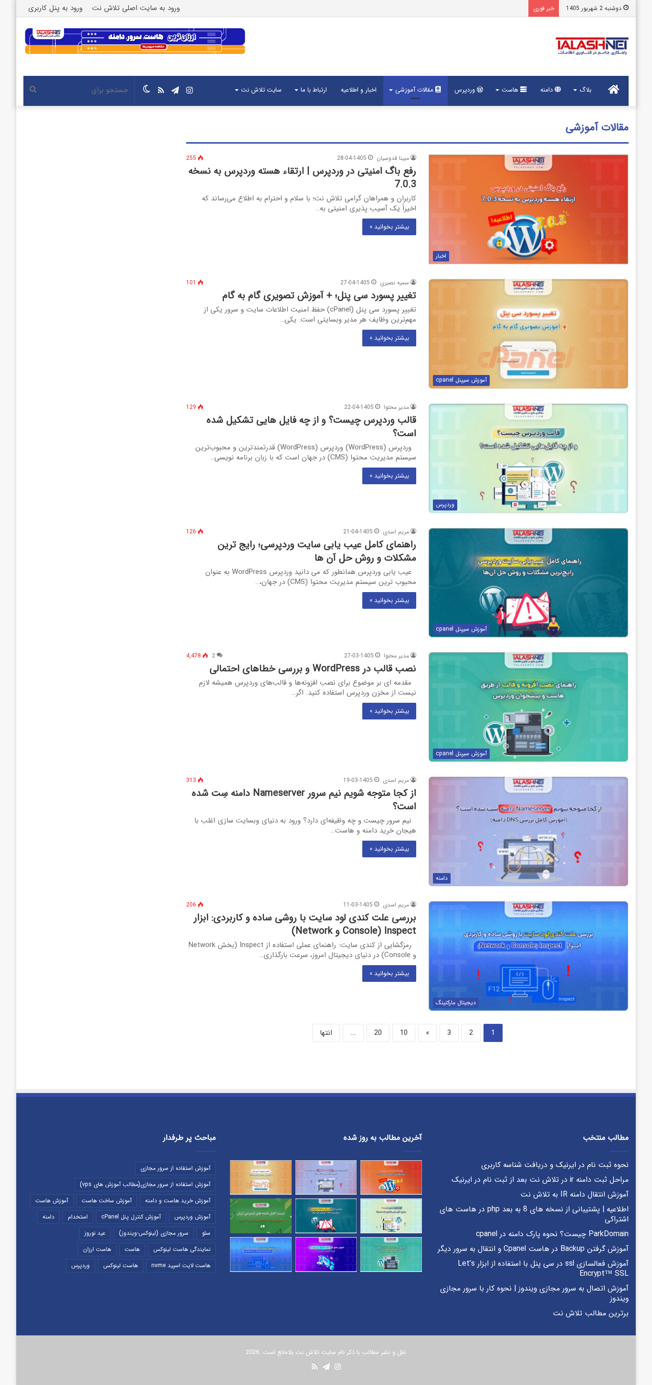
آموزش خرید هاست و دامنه (177, 1200)
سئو (206, 1233)
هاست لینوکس (120, 1265)
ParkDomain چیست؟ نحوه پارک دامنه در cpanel (552, 1234)
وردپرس (465, 90)
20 (378, 1033)
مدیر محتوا (396, 407)
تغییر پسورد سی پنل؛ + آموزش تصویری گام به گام (319, 295)
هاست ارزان (97, 1249)
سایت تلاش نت (261, 90)
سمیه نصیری (394, 282)
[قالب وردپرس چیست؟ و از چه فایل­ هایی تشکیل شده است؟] (391, 1215)
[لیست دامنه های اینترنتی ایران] (261, 1215)
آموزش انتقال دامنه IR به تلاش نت (574, 1194)
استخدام (78, 1216)
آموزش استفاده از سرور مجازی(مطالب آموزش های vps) (145, 1184)
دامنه (547, 90)
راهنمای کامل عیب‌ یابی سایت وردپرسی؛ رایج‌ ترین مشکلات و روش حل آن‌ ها (317, 551)
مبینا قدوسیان (393, 158)
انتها (326, 1033)
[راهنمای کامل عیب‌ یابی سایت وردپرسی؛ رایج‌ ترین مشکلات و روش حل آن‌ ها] (326, 1215)
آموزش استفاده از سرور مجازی (175, 1168)
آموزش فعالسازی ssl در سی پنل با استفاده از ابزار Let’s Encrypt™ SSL (543, 1269)
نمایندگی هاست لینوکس (181, 1249)
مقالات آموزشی (415, 90)
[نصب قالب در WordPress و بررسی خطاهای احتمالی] (391, 1254)
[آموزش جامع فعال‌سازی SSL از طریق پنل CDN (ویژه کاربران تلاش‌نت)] (326, 1254)
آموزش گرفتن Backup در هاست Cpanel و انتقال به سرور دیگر (533, 1249)
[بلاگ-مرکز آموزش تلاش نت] (592, 46)
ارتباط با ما (314, 90)
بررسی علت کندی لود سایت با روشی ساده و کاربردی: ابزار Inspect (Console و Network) (305, 924)
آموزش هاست (51, 1200)
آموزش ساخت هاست (107, 1200)
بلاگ (585, 90)
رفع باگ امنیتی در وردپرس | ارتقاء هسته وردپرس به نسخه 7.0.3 (302, 178)
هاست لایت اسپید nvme (180, 1265)
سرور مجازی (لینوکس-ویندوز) (154, 1233)
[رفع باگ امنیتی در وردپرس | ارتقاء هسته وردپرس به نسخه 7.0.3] (391, 1177)
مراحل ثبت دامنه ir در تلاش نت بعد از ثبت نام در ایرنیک (540, 1180)
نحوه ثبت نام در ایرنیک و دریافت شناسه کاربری (555, 1165)
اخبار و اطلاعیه (359, 90)
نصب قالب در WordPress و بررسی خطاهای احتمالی (313, 668)
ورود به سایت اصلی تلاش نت (136, 8)
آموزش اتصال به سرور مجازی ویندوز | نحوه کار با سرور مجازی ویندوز (534, 1293)
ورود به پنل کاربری (55, 8)
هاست (511, 90)
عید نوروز (94, 1233)
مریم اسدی (396, 531)
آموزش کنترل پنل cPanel (131, 1216)
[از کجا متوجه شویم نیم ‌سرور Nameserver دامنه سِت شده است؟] (326, 1177)
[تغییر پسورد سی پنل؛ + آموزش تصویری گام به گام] (261, 1177)
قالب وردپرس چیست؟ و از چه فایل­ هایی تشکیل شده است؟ (311, 427)
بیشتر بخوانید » (389, 227)
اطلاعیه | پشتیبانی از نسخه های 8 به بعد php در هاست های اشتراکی (534, 1214)
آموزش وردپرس (192, 1216)
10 (404, 1033)
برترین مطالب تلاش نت (591, 1313)
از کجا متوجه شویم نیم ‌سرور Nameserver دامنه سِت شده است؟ (304, 800)
